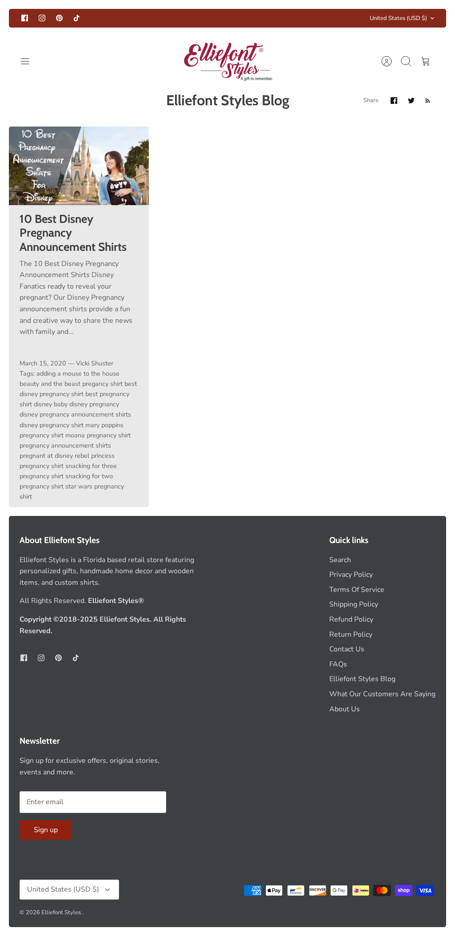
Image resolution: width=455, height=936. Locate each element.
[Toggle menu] (29, 61)
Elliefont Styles (61, 912)
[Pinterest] (59, 18)
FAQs (338, 664)
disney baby (51, 404)
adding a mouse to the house (78, 373)
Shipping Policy (353, 604)
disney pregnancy (94, 404)
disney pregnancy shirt (52, 424)
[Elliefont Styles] (227, 61)
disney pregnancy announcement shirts (75, 414)
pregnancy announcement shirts (65, 445)
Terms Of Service (356, 590)
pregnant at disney (46, 455)
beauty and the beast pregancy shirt (71, 383)
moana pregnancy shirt (98, 435)
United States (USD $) (398, 18)
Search (340, 560)
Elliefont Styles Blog (362, 679)
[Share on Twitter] (411, 100)
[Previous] (130, 18)
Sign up (46, 830)
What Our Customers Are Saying (382, 694)
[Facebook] (24, 18)
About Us (344, 709)
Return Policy (350, 634)
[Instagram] (42, 18)
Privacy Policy (351, 574)
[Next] (324, 18)
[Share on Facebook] (394, 100)
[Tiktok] (76, 18)
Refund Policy (351, 619)
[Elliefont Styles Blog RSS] (427, 100)
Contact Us (346, 649)
